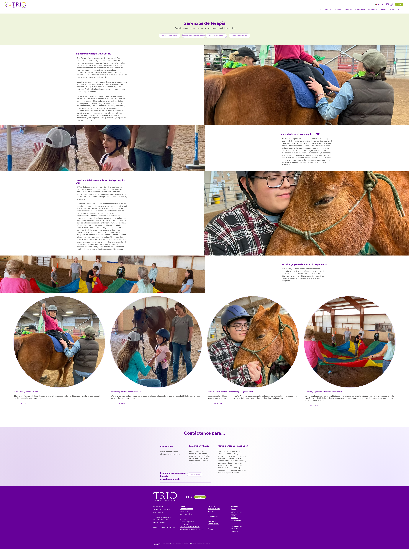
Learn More (24, 403)
